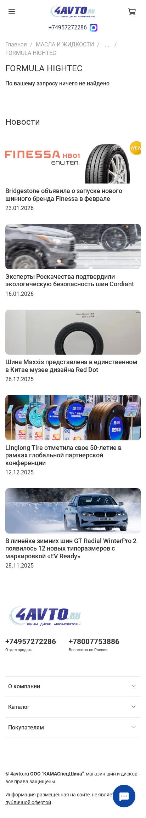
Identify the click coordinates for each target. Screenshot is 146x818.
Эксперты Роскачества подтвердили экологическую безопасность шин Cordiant (69, 280)
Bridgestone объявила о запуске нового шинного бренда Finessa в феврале (63, 194)
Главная (16, 44)
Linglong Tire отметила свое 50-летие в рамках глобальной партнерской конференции (63, 455)
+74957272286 (68, 27)
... (107, 44)
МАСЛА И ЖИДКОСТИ (65, 44)
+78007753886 (94, 641)
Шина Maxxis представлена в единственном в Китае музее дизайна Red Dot (71, 365)
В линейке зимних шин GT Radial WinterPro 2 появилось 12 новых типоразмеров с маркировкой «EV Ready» (70, 548)
